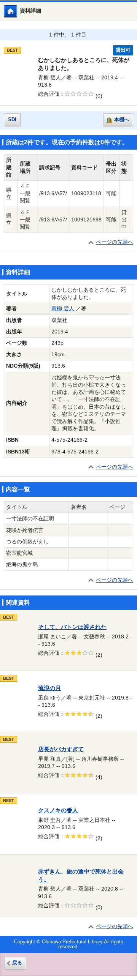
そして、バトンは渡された (72, 627)
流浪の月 (49, 688)
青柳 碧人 (62, 308)
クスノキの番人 (58, 810)
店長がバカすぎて (61, 749)
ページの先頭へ (114, 242)
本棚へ (121, 119)
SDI (12, 119)
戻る (17, 962)
